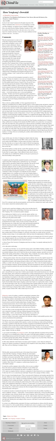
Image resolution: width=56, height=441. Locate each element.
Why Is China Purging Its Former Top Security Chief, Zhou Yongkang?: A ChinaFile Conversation (46, 63)
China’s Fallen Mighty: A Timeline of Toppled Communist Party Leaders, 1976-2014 (46, 49)
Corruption (18, 418)
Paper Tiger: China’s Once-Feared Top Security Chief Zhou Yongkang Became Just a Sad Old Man (45, 38)
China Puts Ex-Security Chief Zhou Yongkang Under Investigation (45, 92)
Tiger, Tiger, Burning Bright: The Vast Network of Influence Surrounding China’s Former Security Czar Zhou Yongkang (45, 56)
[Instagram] (28, 435)
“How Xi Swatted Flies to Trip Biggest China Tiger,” (44, 76)
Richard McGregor (46, 220)
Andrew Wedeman (46, 361)
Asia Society (18, 438)
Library (36, 4)
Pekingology (5, 295)
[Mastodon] (35, 435)
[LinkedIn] (18, 435)
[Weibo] (31, 435)
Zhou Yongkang (11, 418)
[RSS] (38, 435)
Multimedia (41, 4)
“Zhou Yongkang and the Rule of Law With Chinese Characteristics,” (46, 71)
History (8, 416)
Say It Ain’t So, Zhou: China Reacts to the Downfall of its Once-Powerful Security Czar (45, 44)
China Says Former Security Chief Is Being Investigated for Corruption (45, 81)
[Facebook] (21, 435)
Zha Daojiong (45, 307)
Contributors (51, 4)
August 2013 (27, 68)
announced (17, 24)
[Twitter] (25, 435)
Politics (15, 416)
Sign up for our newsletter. (28, 423)
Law (12, 416)
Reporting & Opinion (24, 4)
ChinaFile (10, 3)
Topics (46, 4)
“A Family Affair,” (41, 97)
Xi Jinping (23, 418)
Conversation (31, 4)
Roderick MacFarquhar (47, 150)
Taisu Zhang (44, 172)
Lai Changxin (21, 332)
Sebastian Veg (27, 52)
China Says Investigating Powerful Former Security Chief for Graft (45, 86)
